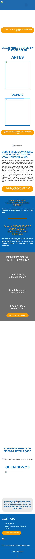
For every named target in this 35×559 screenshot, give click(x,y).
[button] (26, 4)
